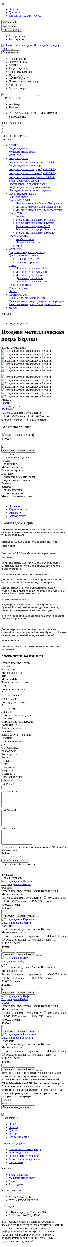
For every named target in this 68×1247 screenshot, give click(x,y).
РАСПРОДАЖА (19, 294)
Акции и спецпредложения (26, 1159)
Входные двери (18, 148)
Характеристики (19, 509)
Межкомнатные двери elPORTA (35, 232)
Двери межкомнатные (22, 193)
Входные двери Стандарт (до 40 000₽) (32, 169)
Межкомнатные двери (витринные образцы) (36, 301)
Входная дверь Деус (13, 961)
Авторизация (17, 36)
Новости (14, 307)
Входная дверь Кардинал (16, 922)
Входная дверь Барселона (17, 1037)
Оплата (13, 9)
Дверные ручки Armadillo (32, 268)
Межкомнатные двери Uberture (35, 222)
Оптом (13, 1133)
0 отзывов (9, 454)
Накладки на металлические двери (30, 190)
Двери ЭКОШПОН (21, 213)
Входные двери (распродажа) (27, 297)
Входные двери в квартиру (25, 165)
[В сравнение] (6, 374)
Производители (18, 1152)
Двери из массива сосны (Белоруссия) (39, 209)
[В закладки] (2, 374)
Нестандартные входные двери (28, 183)
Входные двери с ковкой (24, 180)
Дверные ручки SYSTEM (32, 281)
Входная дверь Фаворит (16, 884)
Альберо (21, 216)
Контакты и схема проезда (25, 15)
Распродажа (16, 1184)
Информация (9, 1117)
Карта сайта (16, 1162)
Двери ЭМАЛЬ (18, 235)
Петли (13, 291)
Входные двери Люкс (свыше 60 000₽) (32, 177)
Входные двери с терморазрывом (29, 187)
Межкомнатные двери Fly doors (35, 219)
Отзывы (15, 512)
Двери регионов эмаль (30, 242)
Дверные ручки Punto (29, 278)
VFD (19, 245)
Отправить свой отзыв (15, 860)
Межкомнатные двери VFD (33, 226)
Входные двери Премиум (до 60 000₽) (32, 173)
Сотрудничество (19, 1136)
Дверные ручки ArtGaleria (32, 271)
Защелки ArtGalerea (28, 258)
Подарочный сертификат (24, 1155)
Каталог (6, 1168)
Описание (15, 506)
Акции (13, 1181)
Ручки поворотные (20, 284)
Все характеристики (13, 470)
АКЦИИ (14, 145)
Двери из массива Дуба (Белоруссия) (38, 206)
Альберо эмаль (25, 239)
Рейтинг (6, 853)
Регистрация (16, 39)
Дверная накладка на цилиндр (27, 252)
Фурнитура (16, 154)
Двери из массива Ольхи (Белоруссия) (39, 203)
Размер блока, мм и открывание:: (21, 412)
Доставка (14, 12)
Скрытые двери (18, 196)
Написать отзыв (11, 780)
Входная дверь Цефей (14, 999)
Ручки (12, 265)
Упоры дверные (18, 288)
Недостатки (8, 809)
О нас (12, 1123)
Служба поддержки (13, 1143)
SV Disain (7, 409)
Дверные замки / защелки (24, 255)
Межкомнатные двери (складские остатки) (35, 304)
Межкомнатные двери (22, 151)
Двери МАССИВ (19, 200)
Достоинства (9, 791)
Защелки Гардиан (27, 262)
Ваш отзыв (8, 828)
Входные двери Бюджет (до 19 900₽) (31, 161)
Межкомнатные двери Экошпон (36, 229)
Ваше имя (7, 783)
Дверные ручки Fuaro (29, 275)
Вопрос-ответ (17, 515)
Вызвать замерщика (13, 347)
